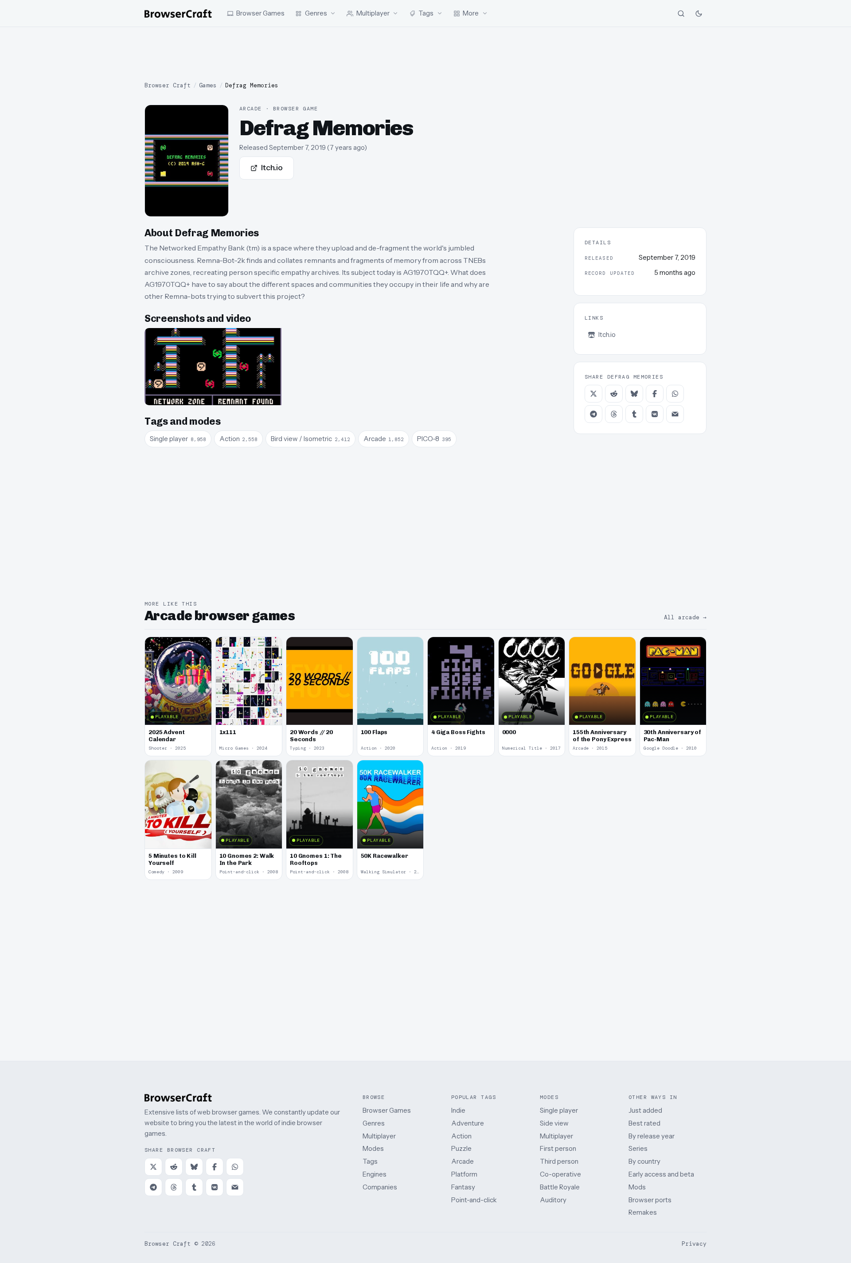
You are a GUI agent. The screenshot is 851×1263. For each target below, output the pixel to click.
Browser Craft (167, 85)
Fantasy (463, 1187)
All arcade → (685, 617)
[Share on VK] (655, 414)
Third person (559, 1161)
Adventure (467, 1123)
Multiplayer (379, 1136)
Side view (554, 1123)
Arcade (462, 1161)
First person (558, 1148)
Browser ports (649, 1200)
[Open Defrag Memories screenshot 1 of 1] (212, 366)
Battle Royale (560, 1187)
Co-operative (560, 1174)
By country (644, 1161)
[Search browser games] (681, 13)
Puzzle (461, 1148)
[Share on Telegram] (593, 414)
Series (638, 1148)
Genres (374, 1123)
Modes (373, 1148)
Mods (637, 1187)
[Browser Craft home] (178, 13)
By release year (651, 1136)
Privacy (694, 1243)
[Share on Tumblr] (634, 414)
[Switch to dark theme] (699, 13)
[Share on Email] (675, 414)
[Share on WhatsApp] (675, 394)
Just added (645, 1110)
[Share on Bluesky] (634, 394)
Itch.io (272, 167)
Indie (458, 1110)
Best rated (644, 1123)
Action (461, 1136)
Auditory (553, 1200)
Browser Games (387, 1110)
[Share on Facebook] (655, 394)
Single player (559, 1110)
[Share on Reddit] (614, 394)
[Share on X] (593, 394)
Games (208, 85)
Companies (380, 1187)
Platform (464, 1174)
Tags (370, 1161)
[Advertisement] (425, 54)
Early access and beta (661, 1174)
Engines (374, 1174)
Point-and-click (474, 1200)
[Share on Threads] (614, 414)
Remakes (642, 1212)
